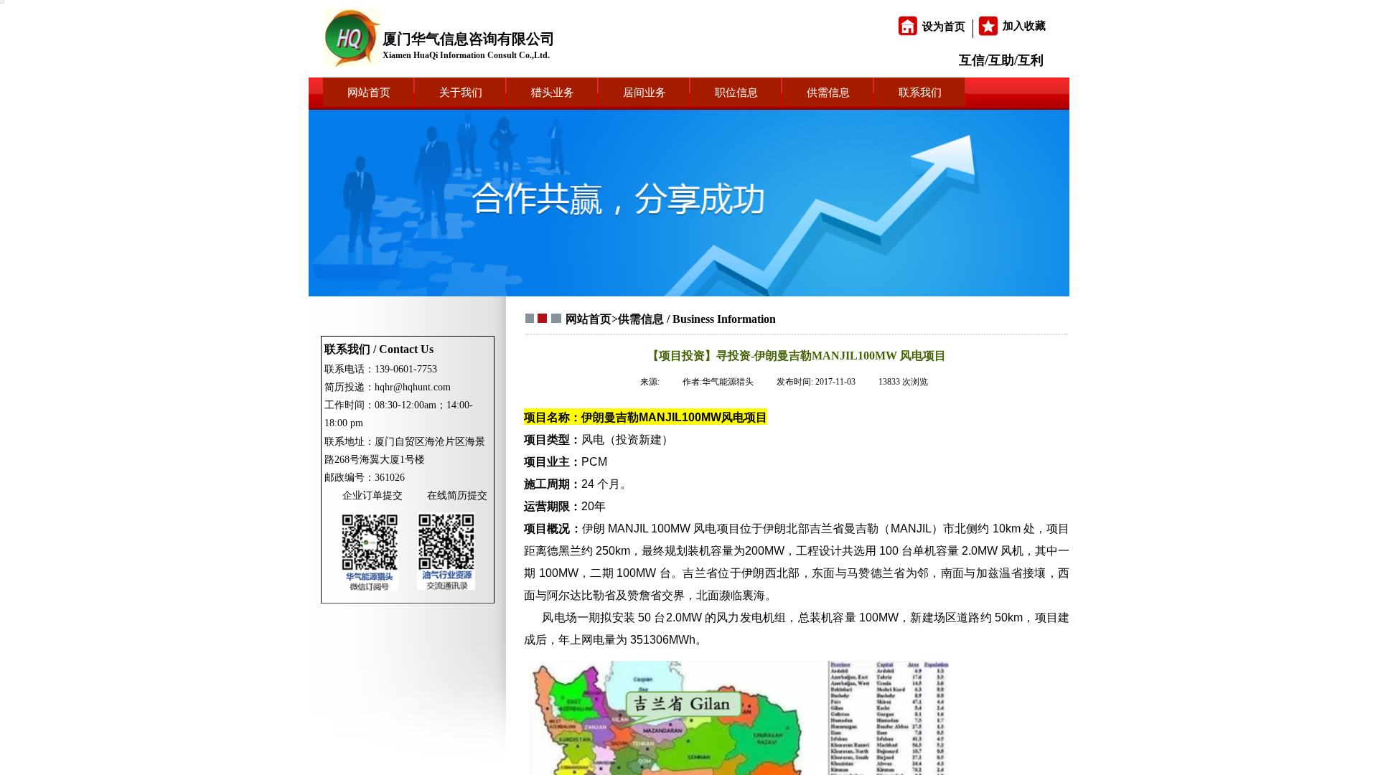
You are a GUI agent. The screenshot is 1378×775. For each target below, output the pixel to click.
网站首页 (368, 92)
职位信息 (736, 92)
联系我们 (920, 92)
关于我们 (460, 92)
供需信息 (828, 92)
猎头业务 (552, 92)
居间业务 (644, 92)
